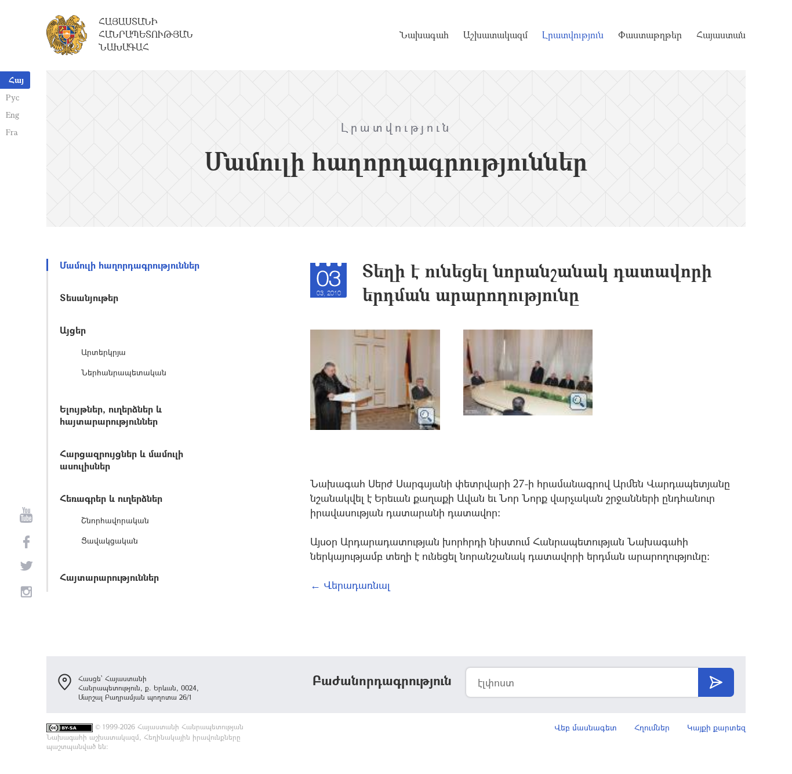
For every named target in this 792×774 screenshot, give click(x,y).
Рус (12, 97)
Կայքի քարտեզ (716, 727)
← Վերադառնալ (350, 585)
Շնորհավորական (115, 520)
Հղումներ (652, 727)
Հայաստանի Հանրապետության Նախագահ (146, 34)
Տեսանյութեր (89, 297)
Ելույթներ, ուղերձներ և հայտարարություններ (111, 415)
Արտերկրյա (103, 351)
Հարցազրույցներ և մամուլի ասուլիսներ (121, 459)
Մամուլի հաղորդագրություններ (129, 265)
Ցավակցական (109, 540)
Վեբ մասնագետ (585, 727)
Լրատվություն (573, 34)
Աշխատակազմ (495, 34)
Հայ (16, 79)
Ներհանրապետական (123, 372)
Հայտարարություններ (109, 577)
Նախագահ (424, 34)
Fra (12, 132)
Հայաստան (721, 34)
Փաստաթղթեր (650, 34)
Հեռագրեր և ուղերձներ (111, 498)
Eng (12, 114)
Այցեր (73, 330)
